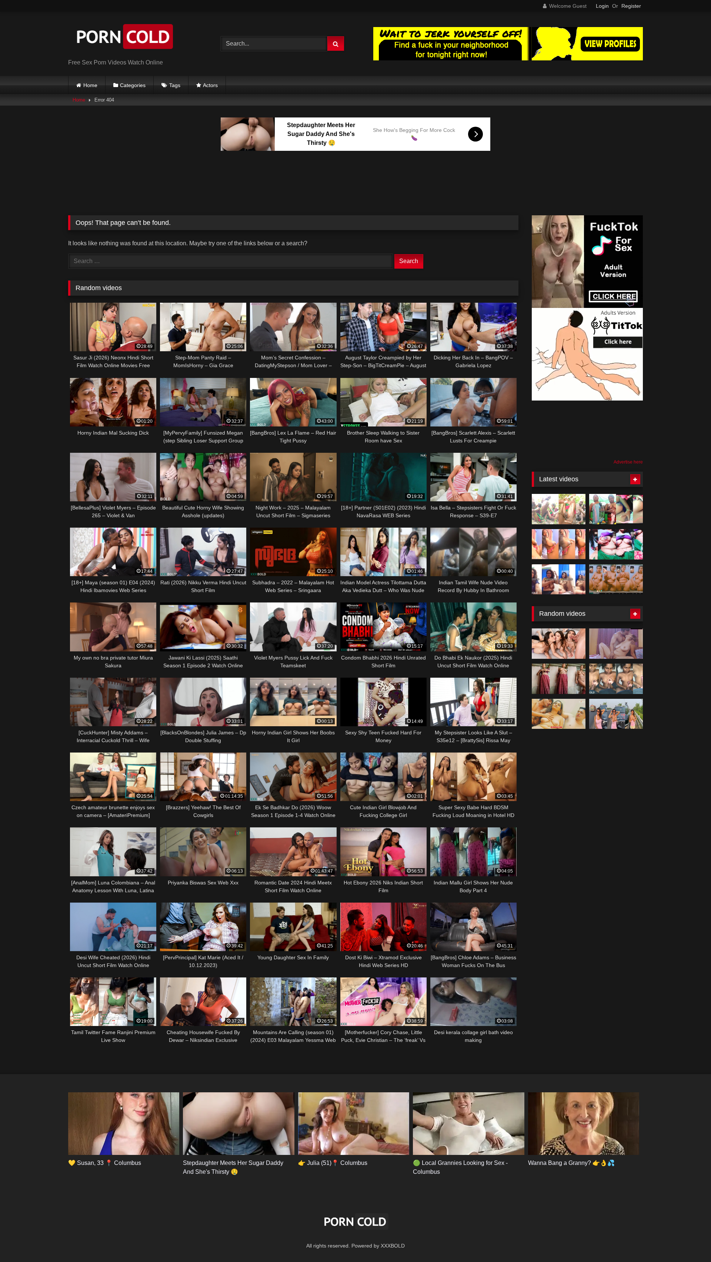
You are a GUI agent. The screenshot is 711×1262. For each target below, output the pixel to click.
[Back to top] (688, 1240)
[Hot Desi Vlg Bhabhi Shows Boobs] (616, 544)
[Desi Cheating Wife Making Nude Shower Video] (558, 679)
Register (631, 6)
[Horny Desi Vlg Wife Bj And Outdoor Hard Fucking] (558, 509)
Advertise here (628, 462)
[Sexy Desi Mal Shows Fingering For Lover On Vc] (616, 579)
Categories (133, 85)
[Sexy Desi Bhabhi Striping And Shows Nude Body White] (558, 579)
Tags (174, 85)
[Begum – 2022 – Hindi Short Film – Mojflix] (616, 643)
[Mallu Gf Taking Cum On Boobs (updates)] (616, 679)
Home (90, 85)
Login (602, 6)
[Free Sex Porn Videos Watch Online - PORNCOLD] (123, 38)
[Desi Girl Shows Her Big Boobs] (616, 509)
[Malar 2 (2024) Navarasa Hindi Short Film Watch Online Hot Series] (558, 714)
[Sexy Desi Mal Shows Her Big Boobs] (558, 544)
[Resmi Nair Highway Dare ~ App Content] (616, 714)
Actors (210, 85)
